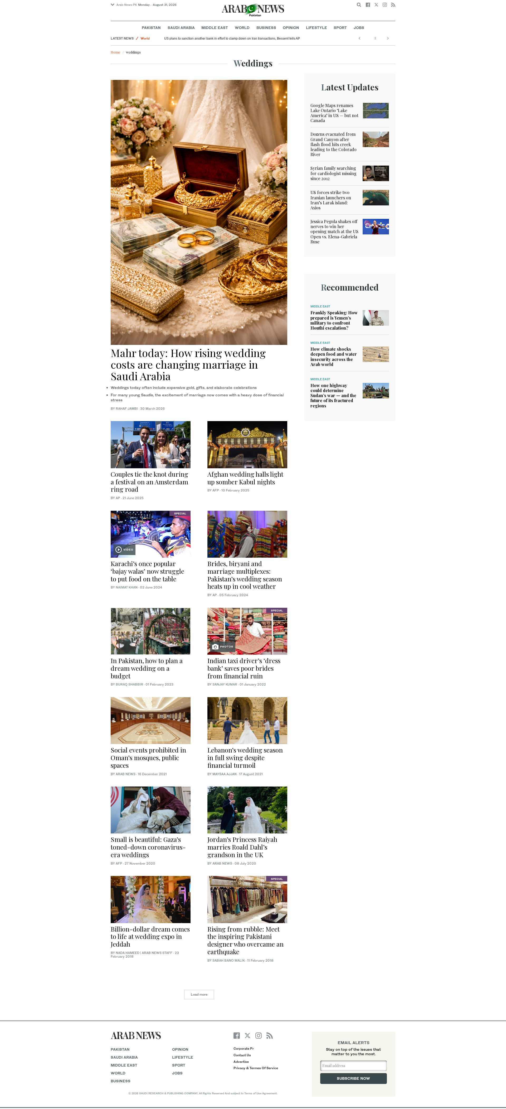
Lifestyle (316, 27)
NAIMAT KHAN (127, 587)
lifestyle (182, 1057)
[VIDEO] (151, 533)
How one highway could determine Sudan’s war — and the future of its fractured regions (333, 395)
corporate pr (243, 1048)
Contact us (242, 1055)
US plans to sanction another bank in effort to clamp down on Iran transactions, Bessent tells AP (232, 38)
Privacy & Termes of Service (255, 1068)
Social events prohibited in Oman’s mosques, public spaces (148, 757)
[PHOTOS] (247, 630)
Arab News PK (126, 5)
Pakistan (151, 27)
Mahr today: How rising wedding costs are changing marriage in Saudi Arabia (188, 364)
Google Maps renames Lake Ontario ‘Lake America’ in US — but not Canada (334, 113)
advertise (241, 1062)
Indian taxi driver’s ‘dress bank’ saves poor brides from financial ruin (243, 668)
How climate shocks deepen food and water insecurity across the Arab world (333, 356)
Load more (199, 994)
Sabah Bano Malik (228, 960)
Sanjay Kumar (224, 684)
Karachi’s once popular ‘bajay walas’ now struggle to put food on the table (147, 571)
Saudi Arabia (181, 27)
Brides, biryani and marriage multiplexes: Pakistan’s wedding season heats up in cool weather (244, 574)
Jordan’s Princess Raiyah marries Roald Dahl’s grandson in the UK (242, 847)
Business (266, 27)
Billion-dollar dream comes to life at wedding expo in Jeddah (150, 936)
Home (115, 52)
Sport (340, 27)
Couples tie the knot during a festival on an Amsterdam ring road (149, 482)
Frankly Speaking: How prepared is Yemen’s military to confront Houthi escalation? (334, 320)
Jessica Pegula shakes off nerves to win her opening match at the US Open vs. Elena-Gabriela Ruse (334, 231)
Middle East (214, 27)
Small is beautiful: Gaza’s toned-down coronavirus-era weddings (148, 847)
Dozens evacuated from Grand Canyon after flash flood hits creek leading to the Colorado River (333, 144)
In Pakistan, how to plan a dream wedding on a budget (147, 668)
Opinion (291, 27)
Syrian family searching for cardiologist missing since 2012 (333, 173)
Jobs (359, 27)
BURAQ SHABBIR (129, 684)
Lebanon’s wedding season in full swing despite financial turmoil (245, 757)
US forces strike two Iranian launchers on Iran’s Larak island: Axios (330, 200)
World (242, 27)
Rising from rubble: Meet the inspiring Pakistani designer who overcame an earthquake (245, 940)
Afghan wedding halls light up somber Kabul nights (245, 478)
